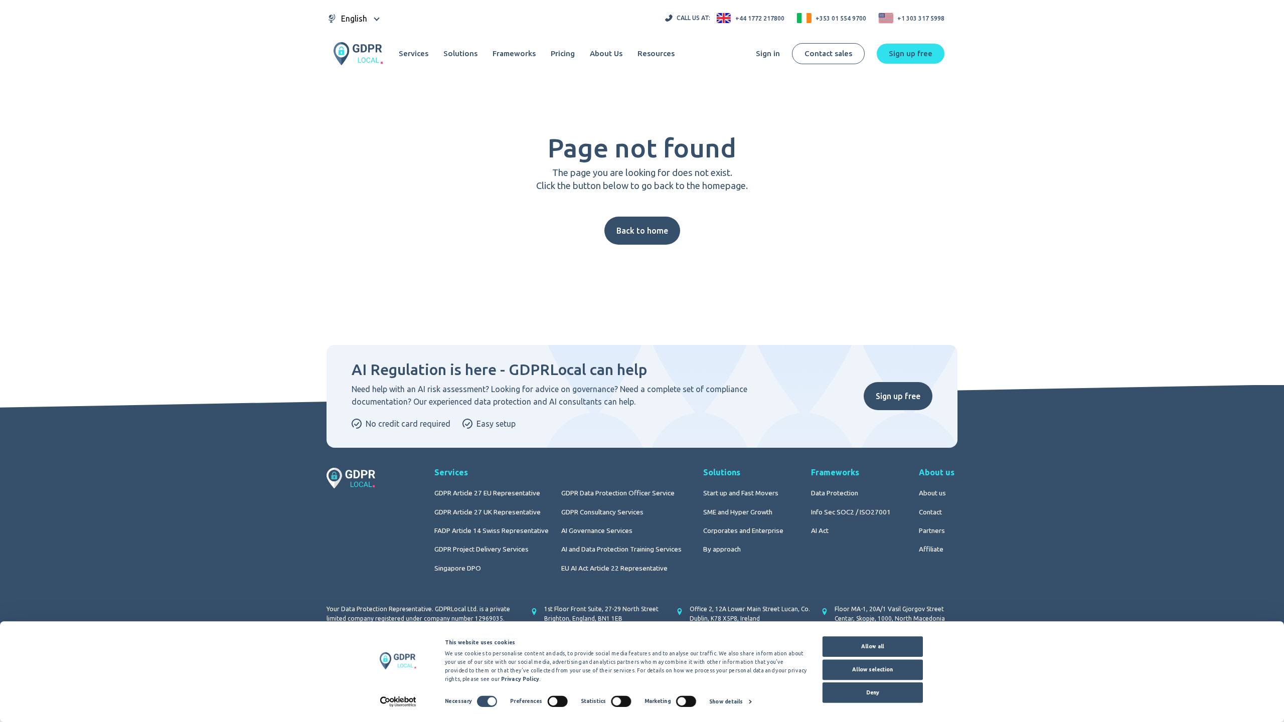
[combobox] (354, 18)
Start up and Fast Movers (740, 493)
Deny (872, 692)
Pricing (563, 54)
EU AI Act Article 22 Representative (614, 568)
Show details (726, 701)
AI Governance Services (596, 530)
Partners (932, 530)
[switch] (557, 700)
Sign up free (898, 396)
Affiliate (931, 549)
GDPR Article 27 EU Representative (487, 493)
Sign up (910, 53)
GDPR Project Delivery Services (481, 549)
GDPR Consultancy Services (602, 512)
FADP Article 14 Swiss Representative (491, 530)
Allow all (872, 646)
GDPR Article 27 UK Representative (487, 512)
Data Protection (834, 493)
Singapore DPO (457, 568)
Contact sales (828, 53)
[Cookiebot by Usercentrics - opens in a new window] (398, 701)
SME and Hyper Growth (737, 512)
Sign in (768, 53)
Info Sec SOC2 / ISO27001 (851, 512)
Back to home (642, 230)
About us (932, 493)
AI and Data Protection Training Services (621, 549)
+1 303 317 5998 (920, 18)
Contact (930, 512)
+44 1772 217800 (759, 18)
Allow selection (872, 669)
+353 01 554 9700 (841, 18)
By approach (722, 549)
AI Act (820, 530)
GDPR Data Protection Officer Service (618, 493)
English (354, 18)
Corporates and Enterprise (743, 530)
